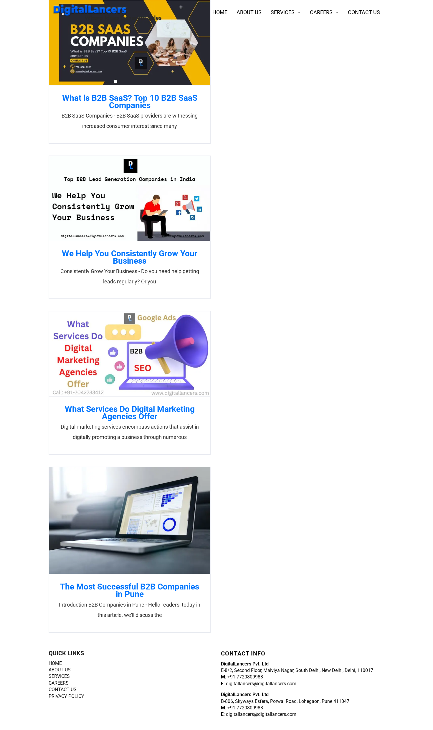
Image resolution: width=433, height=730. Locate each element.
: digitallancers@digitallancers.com (258, 683)
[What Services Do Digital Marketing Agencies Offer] (129, 353)
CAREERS (59, 683)
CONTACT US (63, 689)
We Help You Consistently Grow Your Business (119, 198)
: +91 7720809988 (242, 677)
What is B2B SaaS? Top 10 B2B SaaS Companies (119, 42)
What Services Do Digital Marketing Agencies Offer (119, 353)
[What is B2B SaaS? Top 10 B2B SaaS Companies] (129, 42)
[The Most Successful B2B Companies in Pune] (129, 520)
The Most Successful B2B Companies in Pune (119, 520)
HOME (55, 663)
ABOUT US (60, 670)
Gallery (140, 42)
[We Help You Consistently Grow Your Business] (129, 198)
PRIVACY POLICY (66, 696)
